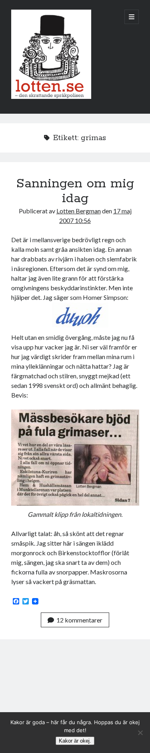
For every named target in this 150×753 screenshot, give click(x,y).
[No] (140, 733)
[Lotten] (51, 97)
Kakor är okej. (75, 741)
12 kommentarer (79, 620)
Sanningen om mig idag (75, 191)
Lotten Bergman (78, 211)
